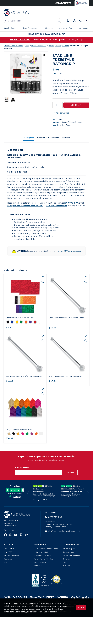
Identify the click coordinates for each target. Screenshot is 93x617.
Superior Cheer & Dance (13, 46)
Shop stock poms (20, 40)
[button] (44, 55)
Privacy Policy (51, 609)
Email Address (22, 468)
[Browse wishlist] (80, 21)
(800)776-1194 (71, 203)
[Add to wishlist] (43, 277)
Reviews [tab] (66, 138)
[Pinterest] (21, 535)
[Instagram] (10, 535)
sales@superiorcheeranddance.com (25, 206)
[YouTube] (15, 535)
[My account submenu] (88, 28)
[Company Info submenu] (71, 28)
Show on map (9, 530)
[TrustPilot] (26, 535)
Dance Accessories (38, 46)
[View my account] (74, 21)
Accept (81, 608)
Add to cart (76, 105)
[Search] (58, 20)
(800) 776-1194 (55, 517)
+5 (41, 433)
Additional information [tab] (48, 138)
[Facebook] (5, 535)
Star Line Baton (65, 125)
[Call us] (68, 21)
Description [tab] (28, 138)
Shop (27, 46)
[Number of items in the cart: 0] (87, 21)
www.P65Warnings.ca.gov (69, 251)
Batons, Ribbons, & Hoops (59, 46)
